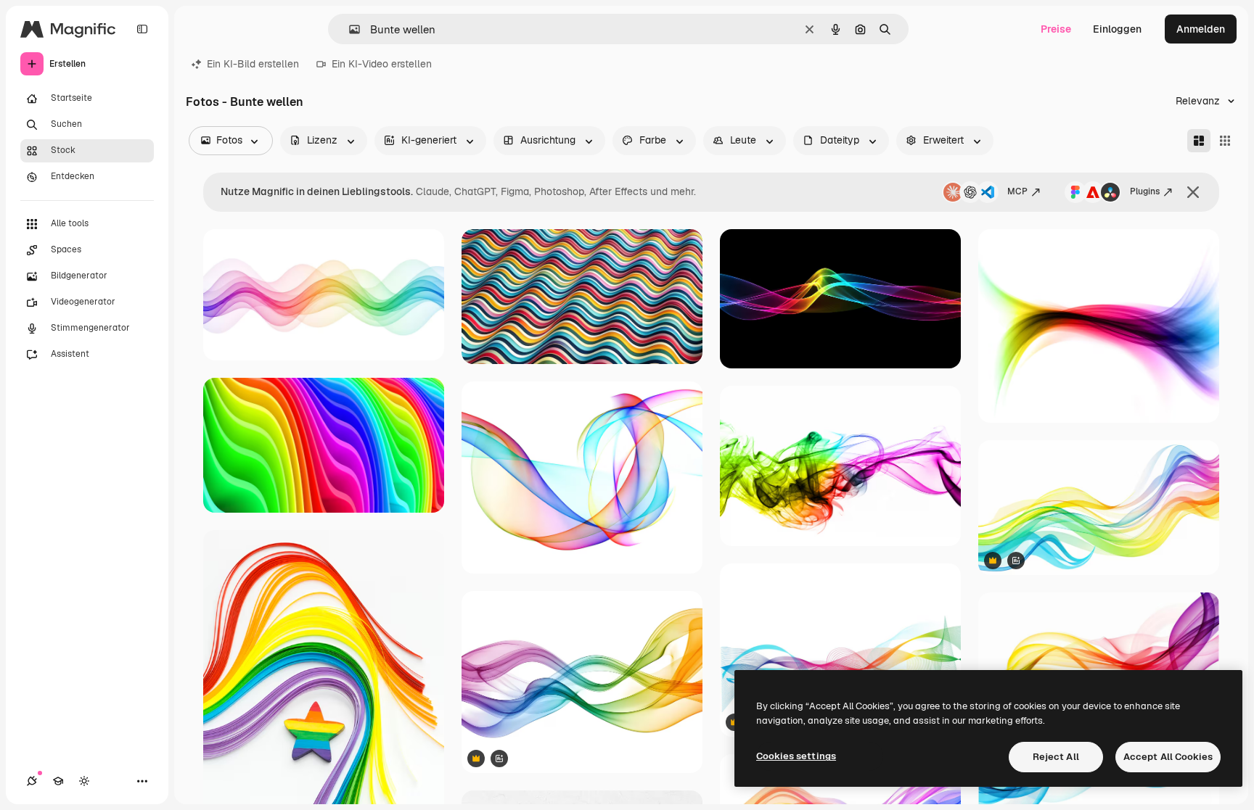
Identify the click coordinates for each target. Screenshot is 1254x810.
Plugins (1145, 191)
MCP (1017, 191)
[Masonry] (1198, 140)
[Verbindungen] (32, 781)
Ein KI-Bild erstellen (253, 63)
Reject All (1056, 757)
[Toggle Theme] (84, 781)
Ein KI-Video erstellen (382, 63)
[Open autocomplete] (349, 29)
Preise (1056, 29)
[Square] (1225, 140)
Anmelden (1200, 29)
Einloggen (1117, 29)
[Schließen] (1193, 192)
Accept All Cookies (1168, 757)
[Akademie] (58, 781)
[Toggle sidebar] (142, 29)
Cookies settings (796, 756)
